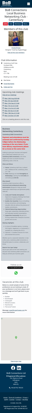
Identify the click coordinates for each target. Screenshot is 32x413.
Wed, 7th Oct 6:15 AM (11, 106)
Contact (18, 400)
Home (5, 397)
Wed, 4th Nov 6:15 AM (12, 111)
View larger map (16, 361)
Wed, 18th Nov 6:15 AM (12, 113)
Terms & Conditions (15, 397)
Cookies (11, 400)
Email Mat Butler (9, 84)
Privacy (25, 397)
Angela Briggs (16, 48)
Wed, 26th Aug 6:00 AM (12, 98)
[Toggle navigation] (28, 4)
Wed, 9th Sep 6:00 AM (11, 101)
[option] (16, 41)
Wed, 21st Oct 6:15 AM (12, 108)
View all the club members (16, 53)
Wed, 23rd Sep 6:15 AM (12, 103)
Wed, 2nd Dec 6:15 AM (12, 116)
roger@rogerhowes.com (17, 310)
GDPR (6, 400)
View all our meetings (9, 95)
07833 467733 (8, 87)
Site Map (25, 400)
